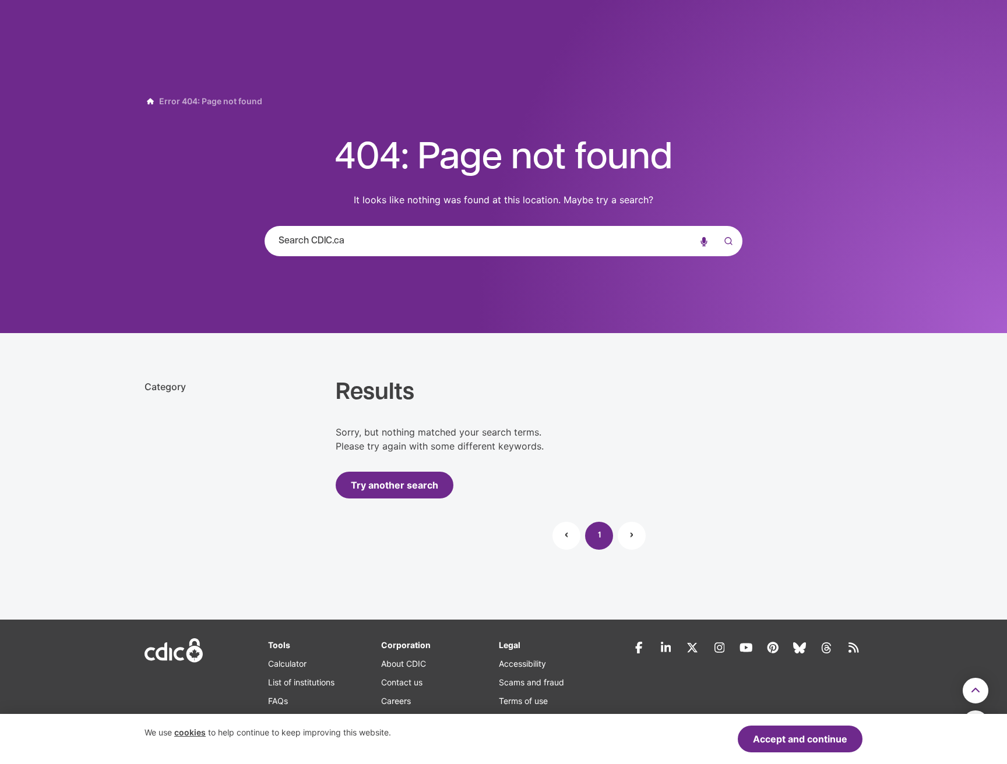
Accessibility (522, 663)
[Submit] (726, 253)
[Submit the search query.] (726, 241)
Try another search (394, 485)
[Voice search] (704, 241)
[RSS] (853, 647)
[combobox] (503, 241)
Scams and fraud (531, 682)
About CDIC (403, 663)
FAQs (278, 701)
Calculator (287, 663)
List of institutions (301, 682)
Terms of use (523, 701)
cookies (190, 732)
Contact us (401, 682)
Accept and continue (800, 739)
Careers (396, 701)
